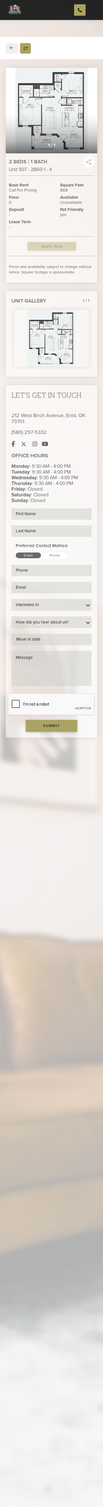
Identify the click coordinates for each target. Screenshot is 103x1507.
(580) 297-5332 (29, 432)
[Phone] (80, 10)
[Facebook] (13, 444)
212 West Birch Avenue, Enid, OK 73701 (48, 418)
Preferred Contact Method (42, 545)
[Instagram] (34, 444)
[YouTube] (45, 444)
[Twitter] (24, 444)
